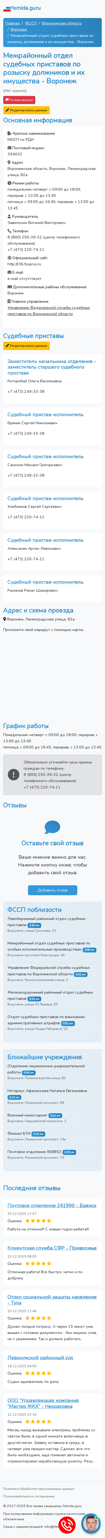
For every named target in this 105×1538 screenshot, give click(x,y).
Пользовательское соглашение (29, 1496)
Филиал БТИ (19, 1133)
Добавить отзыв (53, 890)
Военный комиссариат (27, 1115)
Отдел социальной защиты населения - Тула (52, 1300)
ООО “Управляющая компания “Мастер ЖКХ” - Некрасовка (43, 1403)
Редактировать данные (28, 110)
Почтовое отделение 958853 (34, 1151)
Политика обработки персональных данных (38, 1488)
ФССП (31, 23)
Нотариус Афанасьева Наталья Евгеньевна (47, 1090)
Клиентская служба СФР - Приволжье (52, 1248)
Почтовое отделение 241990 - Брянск (52, 1205)
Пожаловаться (21, 100)
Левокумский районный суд (40, 1357)
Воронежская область (62, 23)
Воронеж (19, 29)
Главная (12, 23)
